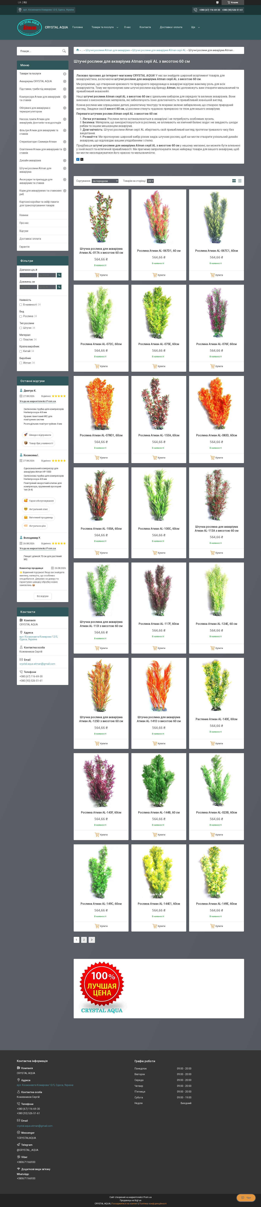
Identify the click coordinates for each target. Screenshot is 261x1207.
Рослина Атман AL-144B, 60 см (159, 812)
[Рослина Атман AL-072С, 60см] (101, 312)
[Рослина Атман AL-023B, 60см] (216, 780)
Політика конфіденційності (153, 1203)
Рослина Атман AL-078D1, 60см (101, 435)
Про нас (24, 223)
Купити (104, 275)
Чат (248, 1197)
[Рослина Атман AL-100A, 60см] (101, 494)
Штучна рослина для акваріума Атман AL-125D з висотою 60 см (101, 719)
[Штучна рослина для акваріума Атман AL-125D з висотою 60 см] (101, 685)
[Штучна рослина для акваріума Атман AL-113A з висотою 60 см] (216, 494)
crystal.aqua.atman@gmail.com (37, 663)
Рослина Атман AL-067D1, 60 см (159, 250)
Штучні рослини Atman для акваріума (108, 50)
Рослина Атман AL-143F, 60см (101, 812)
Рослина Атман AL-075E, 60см (158, 344)
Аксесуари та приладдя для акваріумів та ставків (36, 181)
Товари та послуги (103, 27)
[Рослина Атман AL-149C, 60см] (101, 871)
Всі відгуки (42, 596)
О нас (127, 27)
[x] (81, 160)
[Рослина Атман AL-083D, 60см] (216, 403)
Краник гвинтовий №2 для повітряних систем (38, 418)
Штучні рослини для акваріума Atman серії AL (159, 50)
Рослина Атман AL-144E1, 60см (159, 903)
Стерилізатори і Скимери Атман (38, 141)
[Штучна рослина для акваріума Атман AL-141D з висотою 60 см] (158, 685)
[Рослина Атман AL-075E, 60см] (158, 312)
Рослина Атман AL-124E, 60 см (216, 624)
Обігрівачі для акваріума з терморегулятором (35, 109)
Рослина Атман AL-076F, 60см (216, 344)
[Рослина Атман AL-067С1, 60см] (216, 216)
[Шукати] (64, 51)
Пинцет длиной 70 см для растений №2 (43, 558)
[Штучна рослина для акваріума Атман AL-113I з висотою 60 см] (101, 589)
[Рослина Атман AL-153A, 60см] (158, 403)
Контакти (145, 27)
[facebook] (77, 160)
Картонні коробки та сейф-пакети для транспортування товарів (39, 203)
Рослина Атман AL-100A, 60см (101, 528)
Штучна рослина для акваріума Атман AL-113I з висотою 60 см (101, 623)
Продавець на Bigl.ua (130, 1200)
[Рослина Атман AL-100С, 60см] (158, 494)
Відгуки (24, 231)
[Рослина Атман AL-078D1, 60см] (101, 403)
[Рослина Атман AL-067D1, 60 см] (158, 216)
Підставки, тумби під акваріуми (38, 89)
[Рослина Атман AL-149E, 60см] (216, 871)
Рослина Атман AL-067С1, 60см (216, 250)
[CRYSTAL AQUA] (29, 27)
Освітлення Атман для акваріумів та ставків (41, 151)
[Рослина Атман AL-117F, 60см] (158, 589)
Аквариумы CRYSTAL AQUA (36, 81)
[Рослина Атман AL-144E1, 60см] (158, 871)
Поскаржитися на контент (125, 1203)
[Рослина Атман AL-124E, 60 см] (216, 589)
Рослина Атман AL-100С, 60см (158, 528)
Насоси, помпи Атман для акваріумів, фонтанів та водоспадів (40, 121)
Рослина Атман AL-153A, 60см (158, 435)
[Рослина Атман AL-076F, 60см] (216, 312)
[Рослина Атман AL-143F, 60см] (101, 780)
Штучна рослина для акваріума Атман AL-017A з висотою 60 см (101, 250)
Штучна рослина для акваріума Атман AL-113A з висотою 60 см (216, 528)
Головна (77, 27)
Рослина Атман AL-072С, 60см (101, 344)
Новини (24, 215)
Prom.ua (147, 1197)
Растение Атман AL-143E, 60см (216, 719)
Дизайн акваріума (30, 160)
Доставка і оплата (171, 27)
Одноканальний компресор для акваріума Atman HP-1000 (41, 470)
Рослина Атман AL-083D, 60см (216, 435)
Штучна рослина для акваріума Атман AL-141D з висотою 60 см (159, 719)
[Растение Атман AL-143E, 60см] (216, 685)
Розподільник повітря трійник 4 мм (43, 423)
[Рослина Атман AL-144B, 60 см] (158, 780)
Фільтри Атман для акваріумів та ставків (39, 132)
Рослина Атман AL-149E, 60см (216, 903)
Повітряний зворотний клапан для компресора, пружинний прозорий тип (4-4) (43, 486)
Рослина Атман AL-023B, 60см (216, 812)
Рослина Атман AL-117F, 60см (159, 624)
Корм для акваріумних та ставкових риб (41, 192)
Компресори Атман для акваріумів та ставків (40, 98)
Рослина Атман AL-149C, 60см (101, 903)
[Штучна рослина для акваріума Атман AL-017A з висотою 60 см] (101, 216)
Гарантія (24, 246)
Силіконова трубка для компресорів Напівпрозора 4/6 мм (44, 411)
